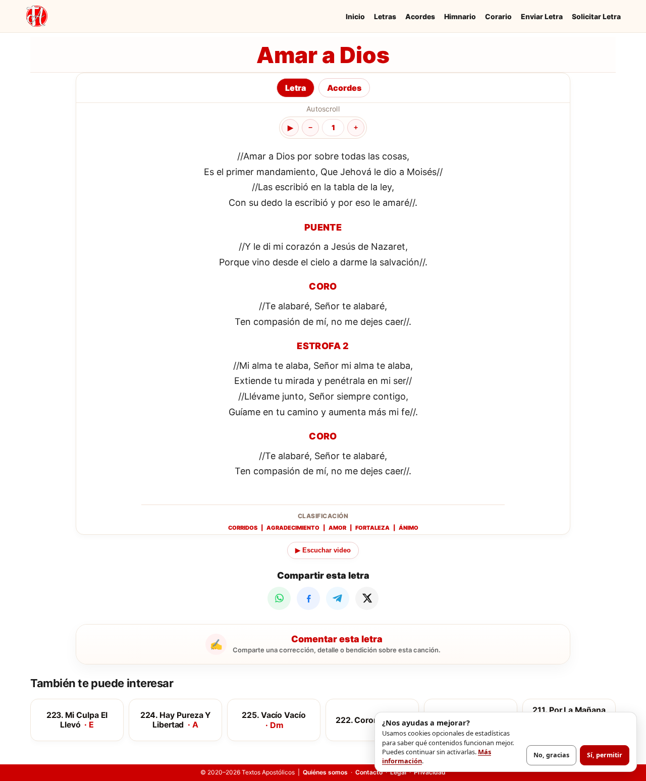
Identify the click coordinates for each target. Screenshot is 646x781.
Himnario (460, 16)
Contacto (369, 772)
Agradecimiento (292, 527)
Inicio (355, 16)
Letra (295, 88)
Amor (337, 527)
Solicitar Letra (596, 16)
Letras (385, 16)
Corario (498, 16)
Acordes (420, 16)
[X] (367, 598)
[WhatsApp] (279, 598)
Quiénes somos (325, 772)
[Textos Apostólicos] (36, 16)
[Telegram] (337, 598)
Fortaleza (372, 527)
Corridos (242, 527)
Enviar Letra (542, 16)
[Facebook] (308, 598)
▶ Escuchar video (323, 550)
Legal (398, 772)
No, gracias (551, 755)
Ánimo (408, 527)
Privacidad (430, 772)
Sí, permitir (604, 755)
